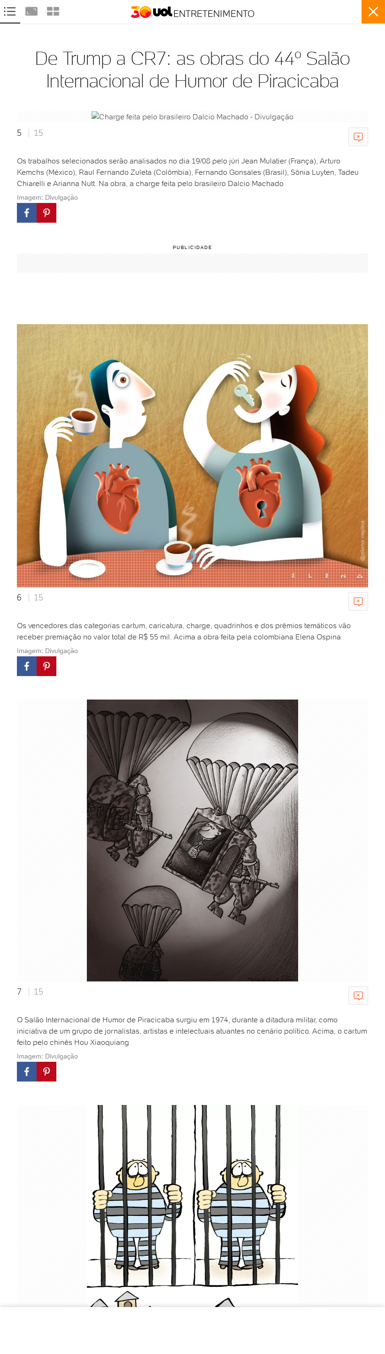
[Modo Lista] (11, 10)
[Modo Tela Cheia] (32, 10)
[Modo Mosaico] (53, 10)
